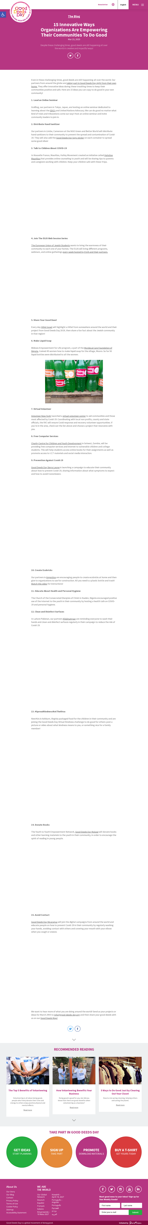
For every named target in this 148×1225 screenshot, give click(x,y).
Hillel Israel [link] (46, 327)
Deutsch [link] (41, 1200)
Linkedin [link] (138, 1189)
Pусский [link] (55, 1208)
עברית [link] (54, 1211)
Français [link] (41, 1206)
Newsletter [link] (103, 4)
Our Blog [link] (10, 1194)
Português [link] (56, 1205)
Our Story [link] (10, 1191)
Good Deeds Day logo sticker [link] (70, 137)
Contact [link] (9, 1197)
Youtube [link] (129, 1189)
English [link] (123, 4)
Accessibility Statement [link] (16, 1212)
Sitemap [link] (10, 1209)
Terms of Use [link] (12, 1203)
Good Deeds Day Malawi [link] (86, 831)
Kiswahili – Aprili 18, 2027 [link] (58, 1195)
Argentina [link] (51, 577)
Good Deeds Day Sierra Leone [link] (45, 467)
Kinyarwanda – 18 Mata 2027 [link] (43, 1213)
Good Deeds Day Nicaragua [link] (44, 921)
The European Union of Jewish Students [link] (50, 245)
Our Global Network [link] (42, 1195)
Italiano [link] (40, 1209)
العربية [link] (54, 1214)
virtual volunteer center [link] (74, 415)
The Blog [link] (74, 16)
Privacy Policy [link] (12, 1200)
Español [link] (40, 1203)
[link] (3, 15)
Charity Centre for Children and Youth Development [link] (56, 443)
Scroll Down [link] (74, 1040)
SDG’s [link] (52, 110)
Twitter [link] (70, 55)
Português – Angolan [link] (57, 1201)
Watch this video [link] (39, 583)
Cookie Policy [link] (12, 1206)
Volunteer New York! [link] (41, 415)
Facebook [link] (77, 55)
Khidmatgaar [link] (69, 618)
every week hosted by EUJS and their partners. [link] (85, 251)
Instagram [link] (120, 1189)
